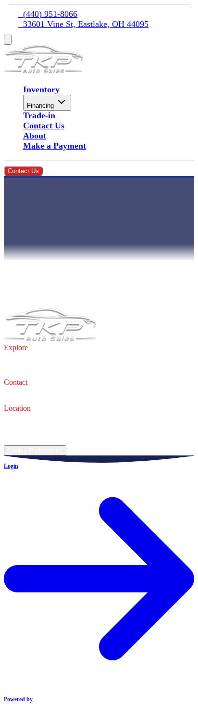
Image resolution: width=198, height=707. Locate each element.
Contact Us (43, 125)
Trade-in (39, 115)
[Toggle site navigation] (8, 40)
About (34, 135)
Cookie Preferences (35, 450)
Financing (40, 105)
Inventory (41, 89)
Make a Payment (54, 146)
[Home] (43, 71)
